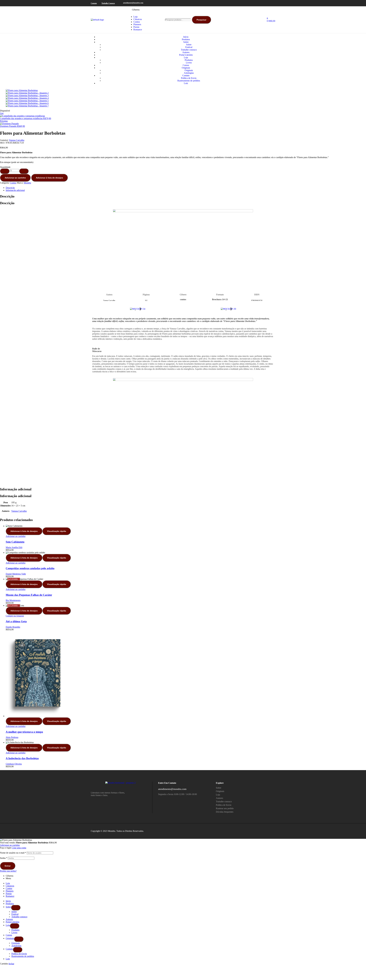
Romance (10, 896)
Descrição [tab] (7, 196)
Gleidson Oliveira (14, 764)
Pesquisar (201, 20)
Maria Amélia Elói (14, 547)
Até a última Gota (16, 621)
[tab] (186, 187)
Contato (9, 949)
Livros (14, 932)
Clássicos (10, 886)
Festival (14, 914)
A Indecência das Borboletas (22, 758)
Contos (13, 183)
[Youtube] (273, 3)
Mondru (27, 183)
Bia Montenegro (13, 600)
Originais (10, 938)
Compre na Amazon (15, 616)
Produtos (10, 903)
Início (8, 901)
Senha (3, 858)
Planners (9, 891)
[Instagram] (269, 3)
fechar (11, 963)
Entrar (8, 866)
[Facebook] (265, 3)
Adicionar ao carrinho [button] (15, 536)
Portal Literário (12, 922)
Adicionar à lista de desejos (49, 178)
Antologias (16, 945)
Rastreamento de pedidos (22, 956)
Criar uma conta (19, 848)
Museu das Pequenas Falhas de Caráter (29, 594)
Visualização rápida (56, 531)
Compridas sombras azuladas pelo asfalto (30, 568)
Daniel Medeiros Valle (16, 574)
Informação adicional (15, 190)
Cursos (9, 935)
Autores (9, 919)
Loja (8, 883)
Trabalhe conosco (19, 916)
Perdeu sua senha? (8, 871)
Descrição (10, 187)
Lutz (8, 959)
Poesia (9, 893)
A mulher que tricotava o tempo (24, 731)
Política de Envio (19, 953)
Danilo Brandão (13, 627)
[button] (95, 309)
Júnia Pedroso (12, 737)
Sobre (8, 907)
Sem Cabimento (15, 541)
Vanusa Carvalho (16, 140)
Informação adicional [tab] (15, 489)
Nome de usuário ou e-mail (13, 853)
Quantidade (5, 167)
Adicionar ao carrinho (15, 178)
